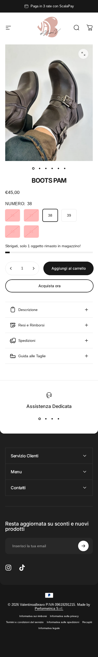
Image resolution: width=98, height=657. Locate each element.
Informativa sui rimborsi (33, 616)
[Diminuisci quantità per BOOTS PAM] (10, 268)
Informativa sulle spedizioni (63, 622)
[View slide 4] (58, 419)
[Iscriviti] (83, 546)
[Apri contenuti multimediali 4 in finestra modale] (83, 54)
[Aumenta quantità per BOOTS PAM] (33, 268)
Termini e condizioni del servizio (25, 622)
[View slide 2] (46, 419)
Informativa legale (49, 628)
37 (31, 215)
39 (69, 215)
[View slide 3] (52, 419)
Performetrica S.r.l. (49, 608)
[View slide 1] (40, 419)
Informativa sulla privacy (64, 616)
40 (12, 231)
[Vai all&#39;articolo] (33, 168)
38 (50, 215)
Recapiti (87, 622)
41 (31, 231)
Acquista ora (49, 286)
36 (12, 215)
